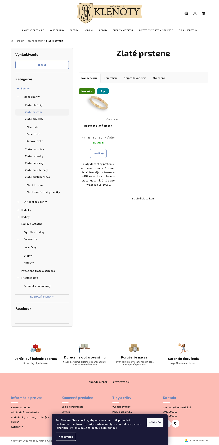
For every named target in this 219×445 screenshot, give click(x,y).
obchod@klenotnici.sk (177, 407)
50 (94, 138)
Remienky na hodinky (37, 286)
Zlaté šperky (32, 97)
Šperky (25, 88)
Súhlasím (155, 422)
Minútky (29, 263)
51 (100, 138)
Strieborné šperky (35, 202)
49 (89, 138)
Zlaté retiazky (34, 156)
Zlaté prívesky (34, 119)
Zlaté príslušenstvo (37, 177)
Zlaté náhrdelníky (36, 170)
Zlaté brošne (34, 185)
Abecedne (159, 78)
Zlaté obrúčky (34, 105)
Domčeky (31, 247)
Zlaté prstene (34, 112)
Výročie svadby (121, 406)
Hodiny (25, 217)
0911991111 (170, 412)
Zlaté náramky (34, 163)
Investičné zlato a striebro (38, 271)
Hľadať (42, 65)
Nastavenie (66, 437)
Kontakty (17, 427)
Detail (96, 153)
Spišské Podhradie (72, 406)
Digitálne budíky (34, 232)
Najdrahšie (111, 78)
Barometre (31, 239)
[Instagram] (175, 424)
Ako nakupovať (20, 407)
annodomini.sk (98, 382)
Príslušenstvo (29, 278)
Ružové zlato (34, 141)
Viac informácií (108, 428)
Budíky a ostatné (32, 224)
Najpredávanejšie (135, 78)
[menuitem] (33, 30)
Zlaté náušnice (34, 149)
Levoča (66, 412)
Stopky (28, 256)
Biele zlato (33, 134)
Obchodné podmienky (25, 412)
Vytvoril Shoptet (198, 440)
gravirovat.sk (121, 382)
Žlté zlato (32, 127)
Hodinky (26, 210)
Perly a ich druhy (122, 412)
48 (83, 138)
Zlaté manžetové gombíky (43, 192)
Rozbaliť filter (40, 297)
